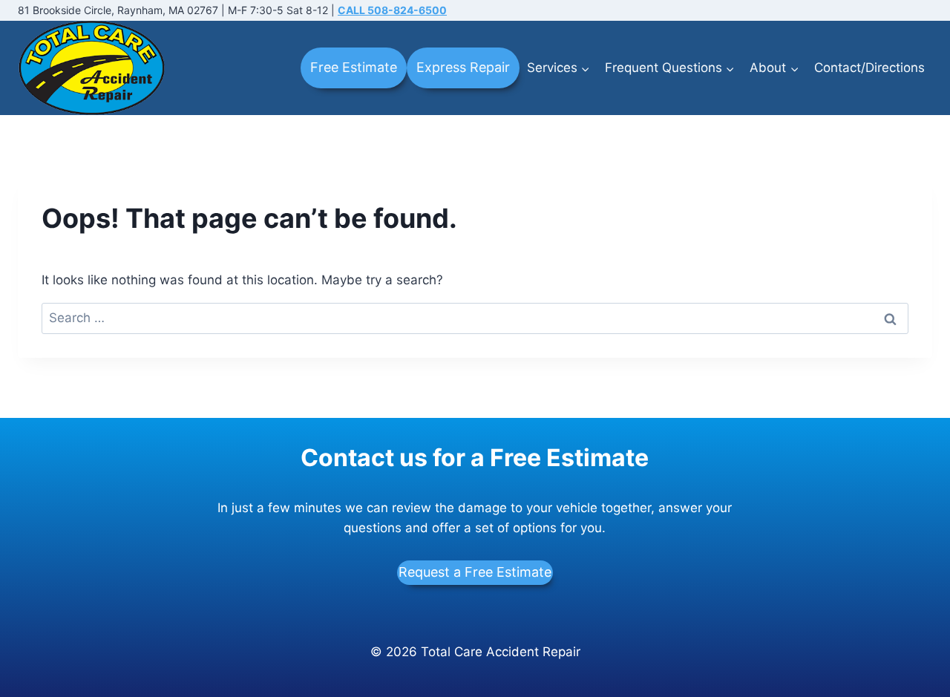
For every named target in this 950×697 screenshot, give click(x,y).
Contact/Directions (869, 67)
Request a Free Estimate (475, 572)
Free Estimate (353, 67)
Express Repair (463, 67)
